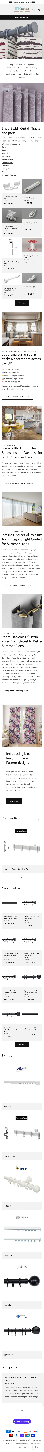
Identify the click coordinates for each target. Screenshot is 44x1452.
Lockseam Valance (9, 175)
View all (22, 303)
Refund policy (10, 1443)
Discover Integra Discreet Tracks (18, 585)
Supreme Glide (7, 159)
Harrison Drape (10, 1156)
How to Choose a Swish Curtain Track (21, 1379)
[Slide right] (26, 877)
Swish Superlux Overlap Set (11, 197)
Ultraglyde (6, 169)
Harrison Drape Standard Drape (17, 869)
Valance (5, 172)
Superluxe (6, 166)
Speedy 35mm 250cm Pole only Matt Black (31, 1029)
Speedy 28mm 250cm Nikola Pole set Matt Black (31, 992)
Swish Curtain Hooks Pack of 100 (31, 224)
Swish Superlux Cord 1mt (31, 256)
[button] (4, 9)
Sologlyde (5, 150)
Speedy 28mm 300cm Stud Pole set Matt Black (11, 955)
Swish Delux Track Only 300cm (11, 263)
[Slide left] (17, 877)
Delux (4, 147)
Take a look (14, 801)
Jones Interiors (10, 1305)
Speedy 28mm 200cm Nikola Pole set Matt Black (11, 1029)
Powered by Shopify (25, 1440)
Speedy (7, 1355)
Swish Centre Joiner (30, 198)
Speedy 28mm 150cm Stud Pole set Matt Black (11, 992)
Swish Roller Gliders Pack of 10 (30, 288)
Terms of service (35, 1443)
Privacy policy (37, 1440)
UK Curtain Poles (13, 1440)
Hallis (6, 1206)
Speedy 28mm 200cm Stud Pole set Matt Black (31, 955)
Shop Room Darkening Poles (16, 691)
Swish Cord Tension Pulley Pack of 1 (10, 289)
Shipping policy (23, 1447)
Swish (6, 1106)
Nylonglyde (6, 156)
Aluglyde (5, 153)
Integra (7, 1255)
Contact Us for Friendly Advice (17, 397)
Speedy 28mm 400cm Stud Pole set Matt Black (31, 918)
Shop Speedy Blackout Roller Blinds (19, 483)
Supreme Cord (7, 163)
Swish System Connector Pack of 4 (10, 227)
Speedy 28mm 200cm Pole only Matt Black (11, 917)
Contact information (22, 1443)
